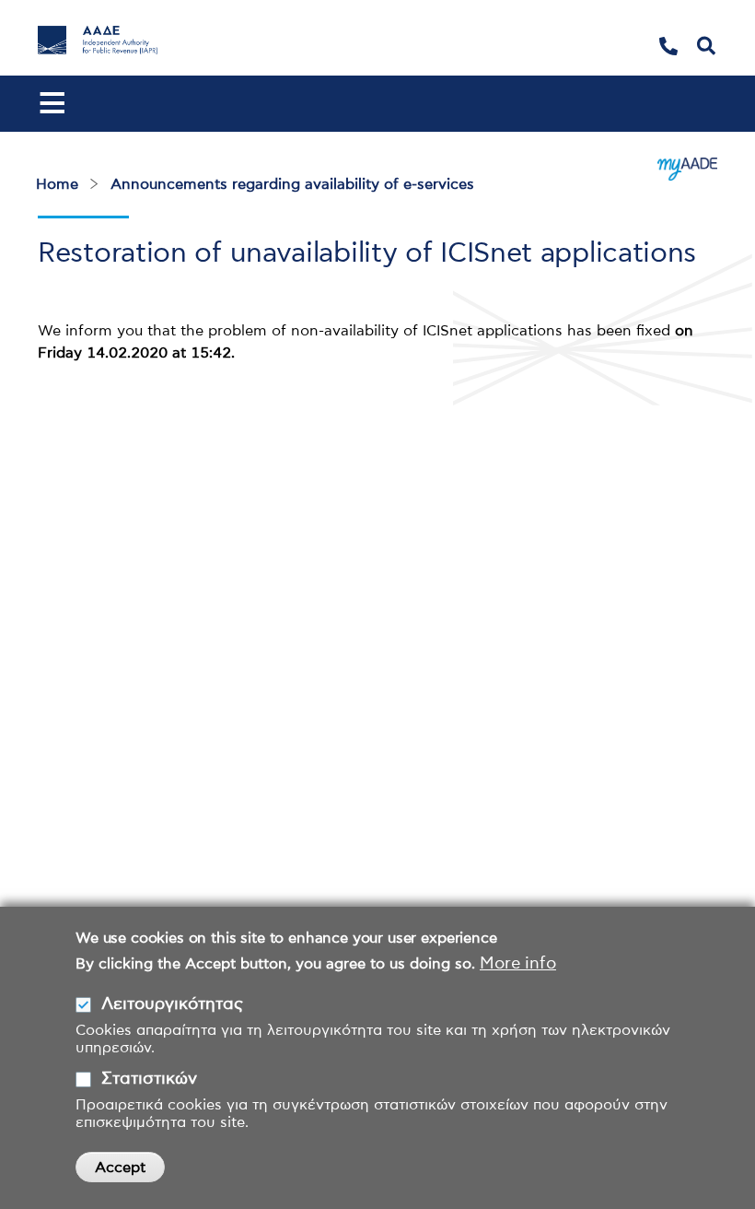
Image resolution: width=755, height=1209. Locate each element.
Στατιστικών (149, 1079)
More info (518, 964)
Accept (120, 1167)
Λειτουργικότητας (172, 1004)
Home (57, 184)
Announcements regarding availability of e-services (292, 184)
